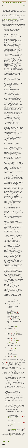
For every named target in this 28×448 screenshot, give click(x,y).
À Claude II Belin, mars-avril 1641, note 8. (13, 2)
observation (13, 429)
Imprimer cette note (6, 440)
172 (16, 356)
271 (17, 341)
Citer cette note (5, 441)
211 (12, 424)
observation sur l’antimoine (9, 436)
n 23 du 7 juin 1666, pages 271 (10, 19)
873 (16, 301)
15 (16, 338)
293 (16, 331)
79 (16, 333)
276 (10, 342)
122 (16, 326)
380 (10, 313)
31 (18, 318)
